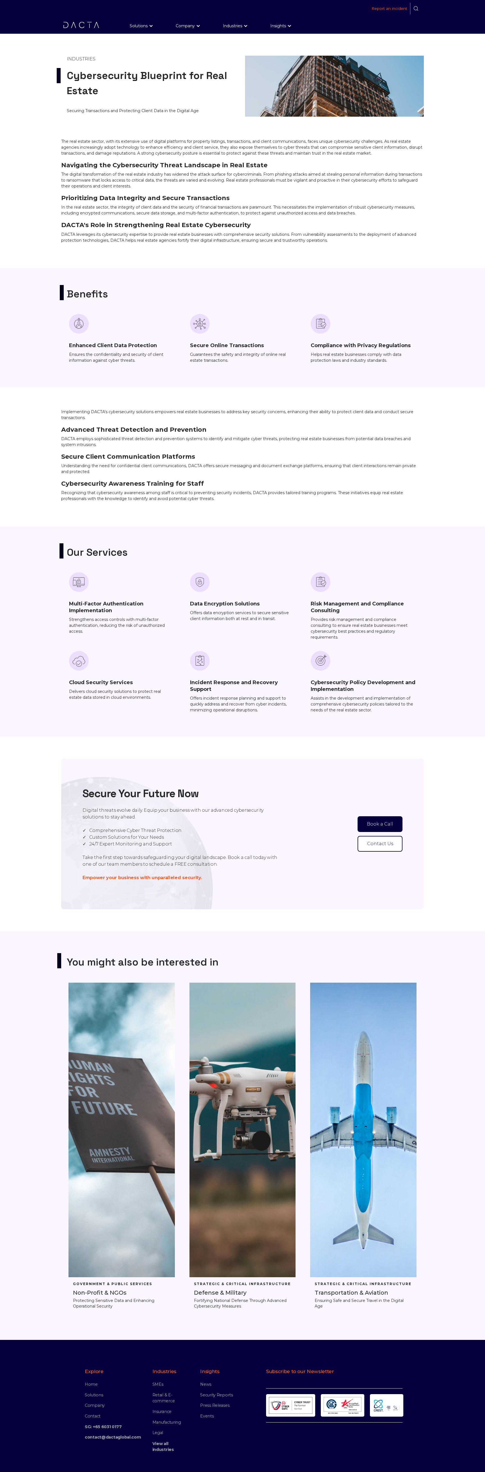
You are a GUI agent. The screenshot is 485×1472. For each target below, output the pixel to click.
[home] (81, 25)
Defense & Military (220, 1292)
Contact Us (380, 843)
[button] (141, 26)
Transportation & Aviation (351, 1292)
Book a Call (380, 824)
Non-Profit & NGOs (100, 1292)
